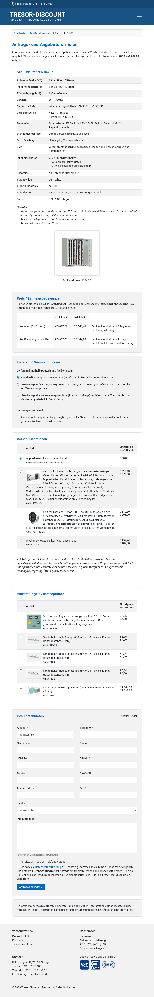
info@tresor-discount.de (34, 974)
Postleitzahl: (25, 788)
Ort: (83, 788)
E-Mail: (85, 758)
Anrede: (22, 727)
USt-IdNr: (22, 758)
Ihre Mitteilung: (26, 818)
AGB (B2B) (100, 944)
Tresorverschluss (22, 944)
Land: (21, 803)
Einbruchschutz (21, 936)
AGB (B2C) (86, 944)
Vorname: (86, 727)
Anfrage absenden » (30, 886)
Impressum (86, 936)
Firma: (84, 743)
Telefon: (23, 773)
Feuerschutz (19, 940)
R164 (56, 33)
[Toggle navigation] (139, 16)
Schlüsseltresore (39, 33)
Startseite (19, 33)
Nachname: (24, 743)
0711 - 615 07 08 (42, 3)
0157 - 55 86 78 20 (36, 970)
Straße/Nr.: (87, 773)
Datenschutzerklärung (48, 867)
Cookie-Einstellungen (92, 948)
